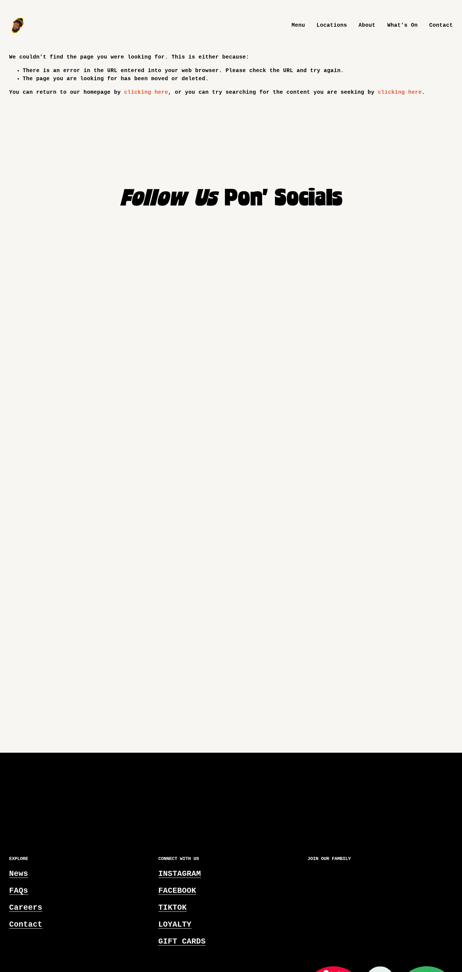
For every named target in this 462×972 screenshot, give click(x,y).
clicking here (146, 92)
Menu (298, 25)
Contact (441, 25)
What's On (402, 25)
